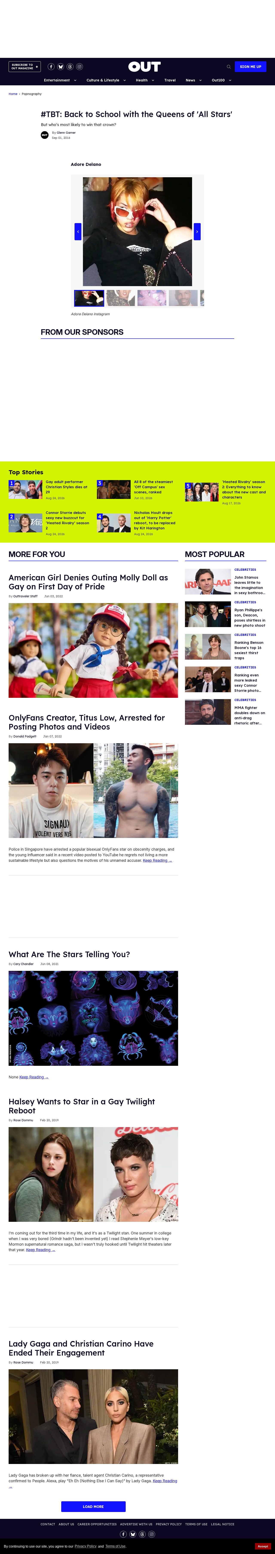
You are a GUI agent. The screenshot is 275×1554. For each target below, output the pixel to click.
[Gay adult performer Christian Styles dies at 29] (25, 489)
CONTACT (48, 1524)
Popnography (31, 94)
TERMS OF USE (196, 1524)
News (190, 80)
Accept (263, 1546)
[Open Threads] (70, 66)
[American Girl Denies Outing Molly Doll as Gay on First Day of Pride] (93, 650)
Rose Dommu (23, 1120)
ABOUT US (66, 1524)
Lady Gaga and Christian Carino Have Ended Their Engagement (81, 1348)
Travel (170, 80)
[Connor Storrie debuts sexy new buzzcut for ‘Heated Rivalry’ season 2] (25, 522)
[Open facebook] (51, 66)
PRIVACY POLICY (169, 1524)
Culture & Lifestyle (103, 80)
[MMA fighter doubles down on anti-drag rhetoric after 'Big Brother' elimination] (208, 711)
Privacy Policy (85, 1546)
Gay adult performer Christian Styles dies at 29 (66, 486)
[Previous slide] (78, 232)
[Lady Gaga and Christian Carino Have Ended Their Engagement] (93, 1416)
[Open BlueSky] (60, 66)
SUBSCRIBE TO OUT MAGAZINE (22, 66)
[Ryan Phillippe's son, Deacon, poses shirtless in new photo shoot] (208, 614)
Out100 (218, 80)
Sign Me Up (250, 67)
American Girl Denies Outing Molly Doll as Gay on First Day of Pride (88, 582)
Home (13, 94)
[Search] (228, 66)
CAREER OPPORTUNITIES (97, 1524)
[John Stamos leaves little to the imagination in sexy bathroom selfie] (208, 581)
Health (142, 80)
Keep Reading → (157, 860)
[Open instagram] (79, 66)
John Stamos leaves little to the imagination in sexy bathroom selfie (250, 587)
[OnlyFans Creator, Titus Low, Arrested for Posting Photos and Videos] (93, 790)
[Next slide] (197, 232)
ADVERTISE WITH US (136, 1524)
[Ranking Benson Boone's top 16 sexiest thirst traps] (208, 646)
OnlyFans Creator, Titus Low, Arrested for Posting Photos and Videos (87, 722)
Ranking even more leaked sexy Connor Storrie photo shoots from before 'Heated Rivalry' (248, 690)
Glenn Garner (66, 132)
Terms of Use (115, 1546)
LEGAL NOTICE (222, 1524)
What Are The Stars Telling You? (69, 954)
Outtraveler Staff (25, 596)
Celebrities (245, 570)
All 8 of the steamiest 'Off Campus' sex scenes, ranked (153, 486)
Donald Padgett (24, 736)
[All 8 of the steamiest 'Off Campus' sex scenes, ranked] (114, 489)
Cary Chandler (23, 964)
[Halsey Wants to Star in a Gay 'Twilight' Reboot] (93, 1174)
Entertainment (57, 80)
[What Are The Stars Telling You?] (93, 1018)
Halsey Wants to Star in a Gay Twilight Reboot (82, 1106)
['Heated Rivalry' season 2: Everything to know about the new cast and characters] (202, 491)
